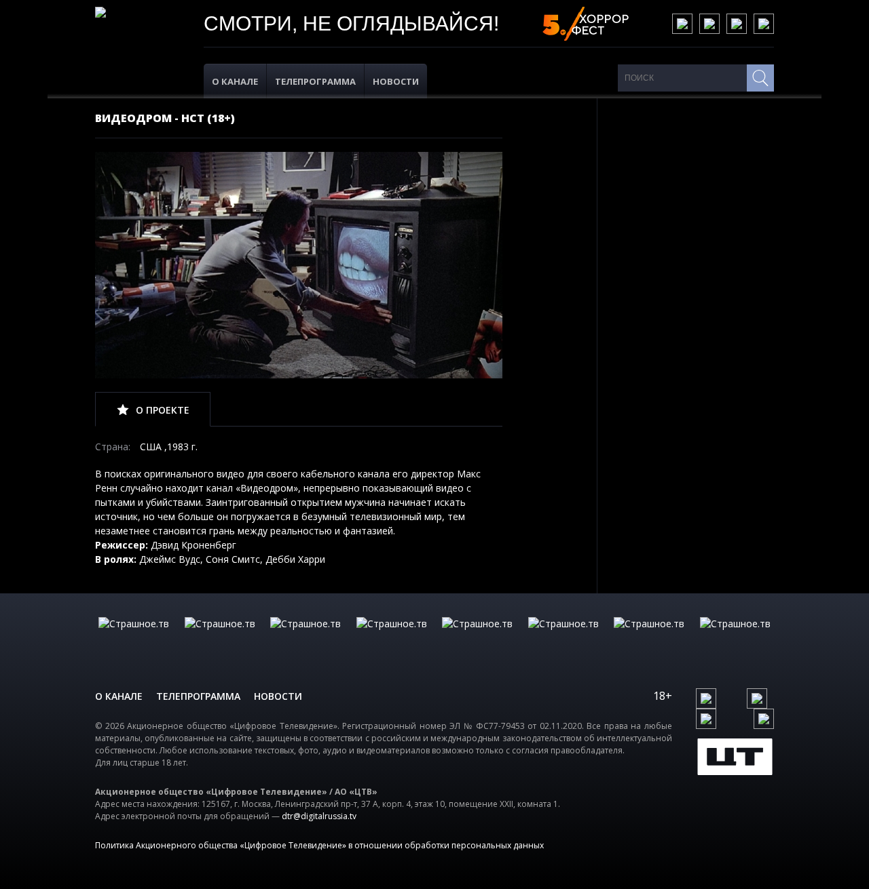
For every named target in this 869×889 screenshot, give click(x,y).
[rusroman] (649, 637)
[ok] (709, 24)
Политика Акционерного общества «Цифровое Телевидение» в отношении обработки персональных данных (319, 845)
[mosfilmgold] (391, 637)
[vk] (682, 24)
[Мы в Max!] (764, 24)
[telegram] (736, 24)
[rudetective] (563, 637)
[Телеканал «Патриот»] (735, 637)
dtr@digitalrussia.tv (319, 816)
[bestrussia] (220, 637)
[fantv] (305, 637)
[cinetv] (133, 637)
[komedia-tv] (477, 637)
